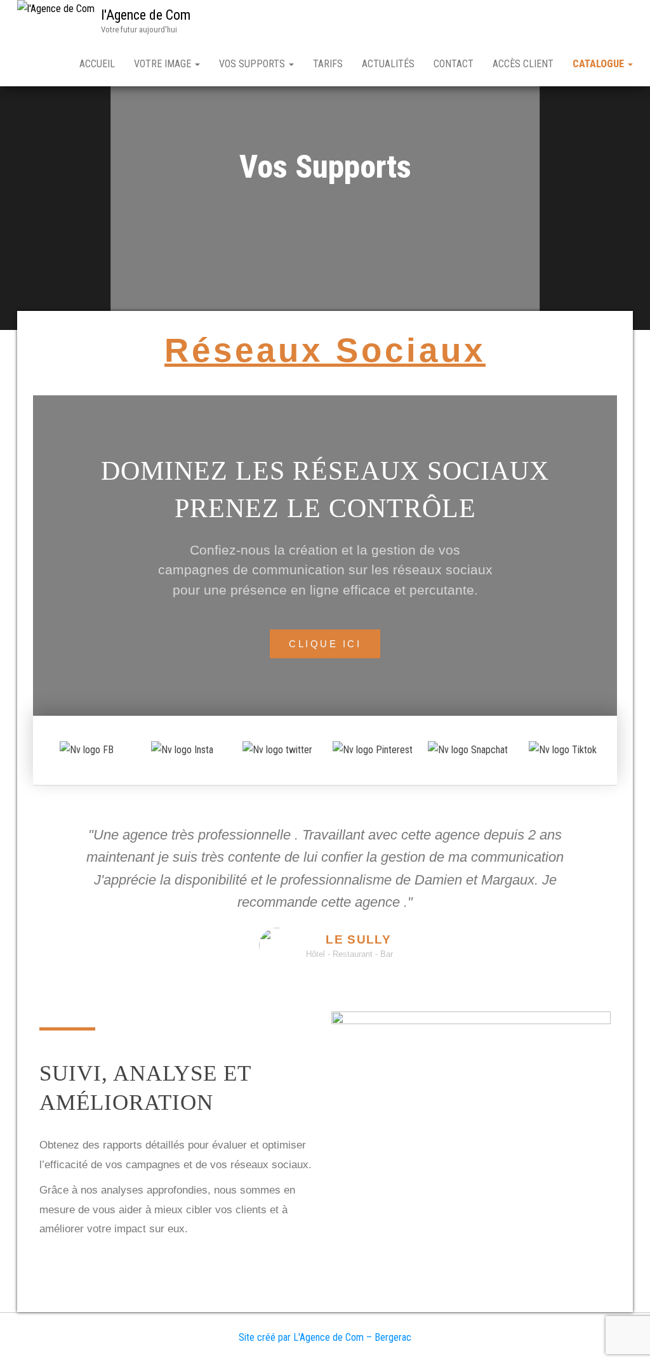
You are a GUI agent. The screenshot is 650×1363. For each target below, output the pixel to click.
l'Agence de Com (145, 15)
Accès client (523, 64)
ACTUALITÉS (388, 64)
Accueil (97, 64)
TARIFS (328, 64)
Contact (454, 64)
